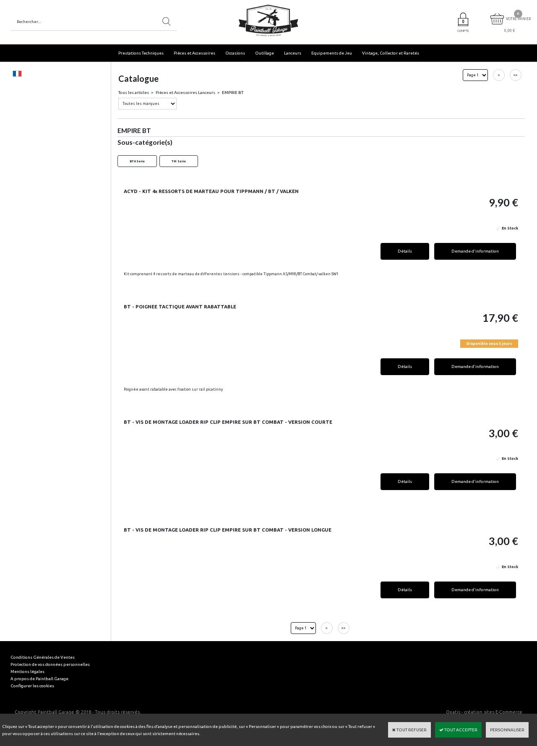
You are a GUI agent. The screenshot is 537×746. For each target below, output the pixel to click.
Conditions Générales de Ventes (42, 657)
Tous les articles (133, 92)
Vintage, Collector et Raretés (390, 53)
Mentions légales (27, 671)
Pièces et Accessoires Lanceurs (185, 92)
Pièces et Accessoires (194, 53)
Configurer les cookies (32, 685)
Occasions (235, 53)
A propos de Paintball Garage (39, 678)
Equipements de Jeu (331, 53)
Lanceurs (292, 53)
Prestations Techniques (141, 53)
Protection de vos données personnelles (50, 664)
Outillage (264, 53)
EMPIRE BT (232, 92)
